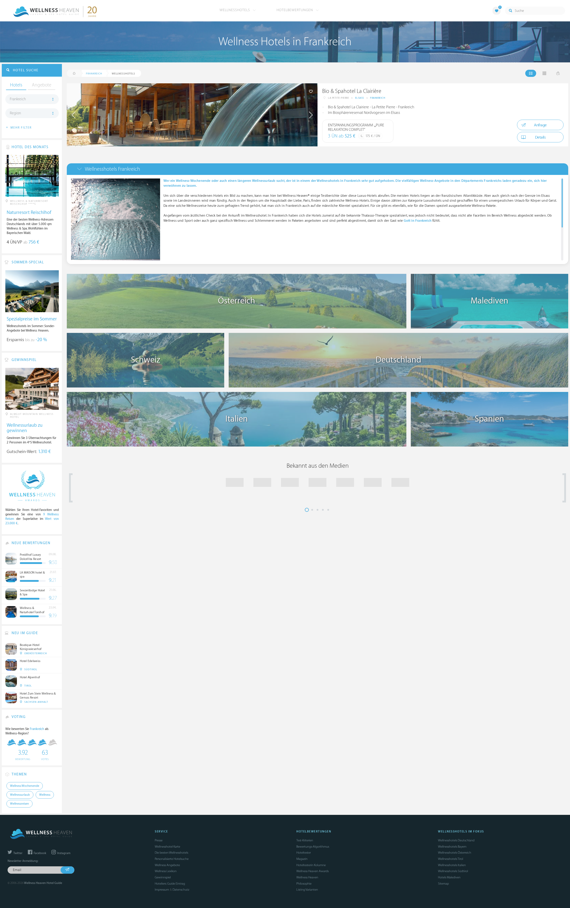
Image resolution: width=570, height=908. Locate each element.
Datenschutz (181, 890)
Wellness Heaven (307, 877)
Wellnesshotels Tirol (450, 859)
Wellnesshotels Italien (452, 865)
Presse (159, 840)
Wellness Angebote (167, 865)
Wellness (44, 795)
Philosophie (303, 883)
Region (15, 113)
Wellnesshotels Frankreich (112, 169)
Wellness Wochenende (24, 786)
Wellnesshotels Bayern (452, 847)
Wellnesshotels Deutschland (456, 840)
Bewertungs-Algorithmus (312, 847)
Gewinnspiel (163, 877)
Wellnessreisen (19, 804)
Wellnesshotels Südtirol (453, 871)
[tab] (317, 169)
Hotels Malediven (449, 877)
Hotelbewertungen (295, 10)
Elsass (359, 97)
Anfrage (540, 125)
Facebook (39, 853)
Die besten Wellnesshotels (171, 853)
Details (540, 137)
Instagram (63, 853)
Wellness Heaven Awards (312, 871)
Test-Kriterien (304, 840)
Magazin (301, 859)
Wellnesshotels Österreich (454, 853)
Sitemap (443, 883)
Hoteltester (303, 853)
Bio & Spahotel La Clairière (351, 91)
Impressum (162, 890)
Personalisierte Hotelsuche (172, 859)
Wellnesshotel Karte (167, 847)
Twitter (17, 853)
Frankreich (377, 97)
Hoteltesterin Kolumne (311, 865)
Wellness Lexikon (166, 871)
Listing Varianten (307, 890)
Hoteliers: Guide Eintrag (170, 883)
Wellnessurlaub (20, 795)
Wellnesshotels (235, 10)
